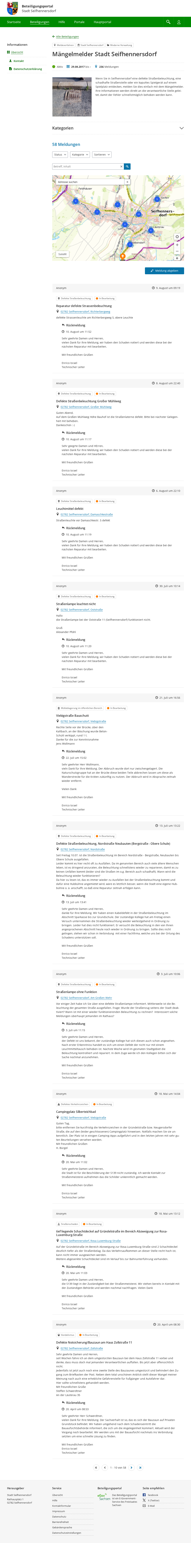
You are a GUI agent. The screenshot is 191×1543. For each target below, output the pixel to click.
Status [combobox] (58, 154)
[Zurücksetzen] (121, 166)
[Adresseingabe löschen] (127, 182)
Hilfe (54, 1500)
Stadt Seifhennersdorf (19, 1495)
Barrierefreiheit (60, 1522)
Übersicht (17, 52)
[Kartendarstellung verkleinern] (177, 251)
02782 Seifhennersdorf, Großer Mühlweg (86, 407)
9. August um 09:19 (168, 288)
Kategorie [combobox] (78, 154)
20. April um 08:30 (168, 1324)
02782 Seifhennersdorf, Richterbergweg (85, 311)
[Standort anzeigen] (177, 237)
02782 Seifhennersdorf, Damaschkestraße (87, 514)
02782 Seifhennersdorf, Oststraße (82, 609)
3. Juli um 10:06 (170, 974)
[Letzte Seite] (140, 1467)
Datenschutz (59, 1516)
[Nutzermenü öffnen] (179, 22)
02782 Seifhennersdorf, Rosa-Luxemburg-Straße (91, 1241)
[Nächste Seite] (131, 1467)
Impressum (58, 1511)
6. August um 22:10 (168, 491)
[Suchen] (127, 166)
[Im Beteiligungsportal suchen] (168, 22)
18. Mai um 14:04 (169, 1094)
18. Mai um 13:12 (169, 1213)
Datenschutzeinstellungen (66, 1532)
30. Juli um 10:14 (169, 586)
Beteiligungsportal (37, 6)
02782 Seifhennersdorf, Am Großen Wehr (86, 998)
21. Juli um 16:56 (169, 697)
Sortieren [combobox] (100, 154)
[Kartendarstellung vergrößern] (177, 245)
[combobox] (90, 182)
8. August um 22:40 (168, 383)
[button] (118, 128)
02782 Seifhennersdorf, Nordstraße (83, 849)
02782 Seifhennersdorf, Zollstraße (82, 1348)
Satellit (62, 254)
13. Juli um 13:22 (169, 825)
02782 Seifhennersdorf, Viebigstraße (83, 721)
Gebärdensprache (62, 1527)
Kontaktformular (61, 1505)
